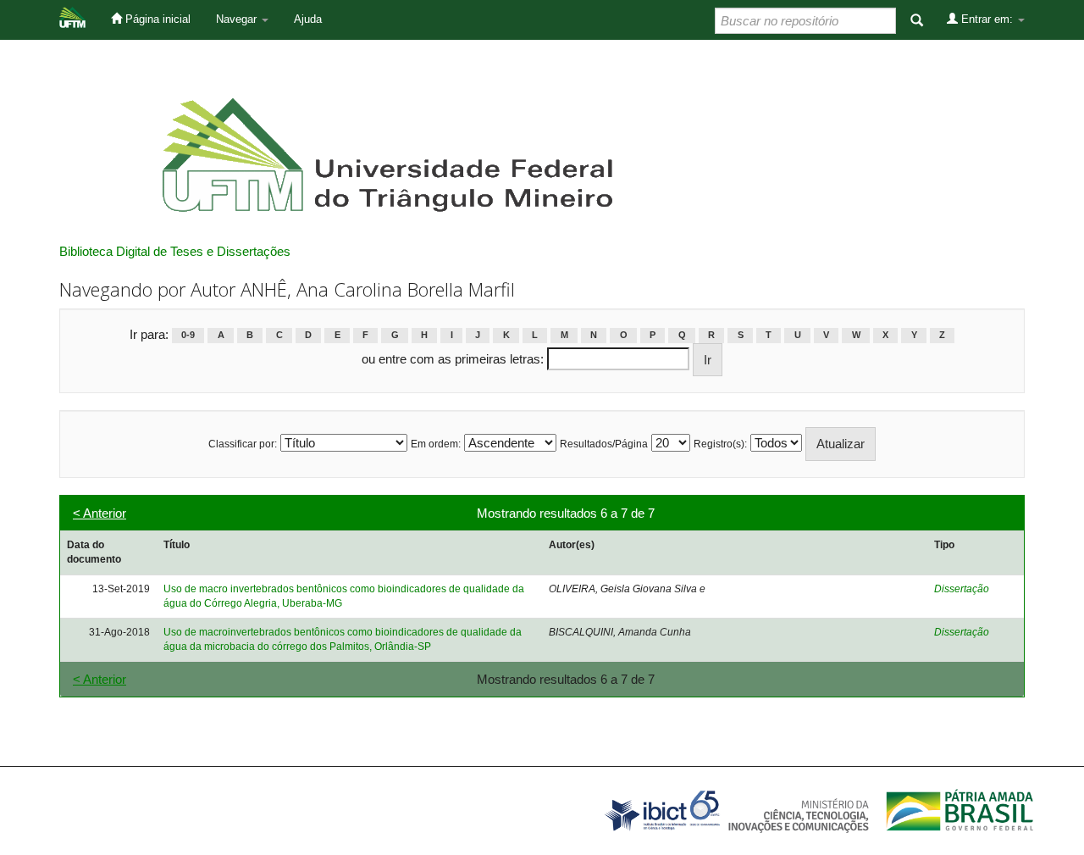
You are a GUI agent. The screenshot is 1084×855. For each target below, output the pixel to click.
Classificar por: (242, 444)
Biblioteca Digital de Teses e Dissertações (174, 251)
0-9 (188, 335)
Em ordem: (436, 444)
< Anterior (99, 513)
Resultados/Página (604, 444)
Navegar (238, 19)
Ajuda (308, 19)
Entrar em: (987, 19)
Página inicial (156, 19)
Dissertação (961, 589)
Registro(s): (720, 444)
